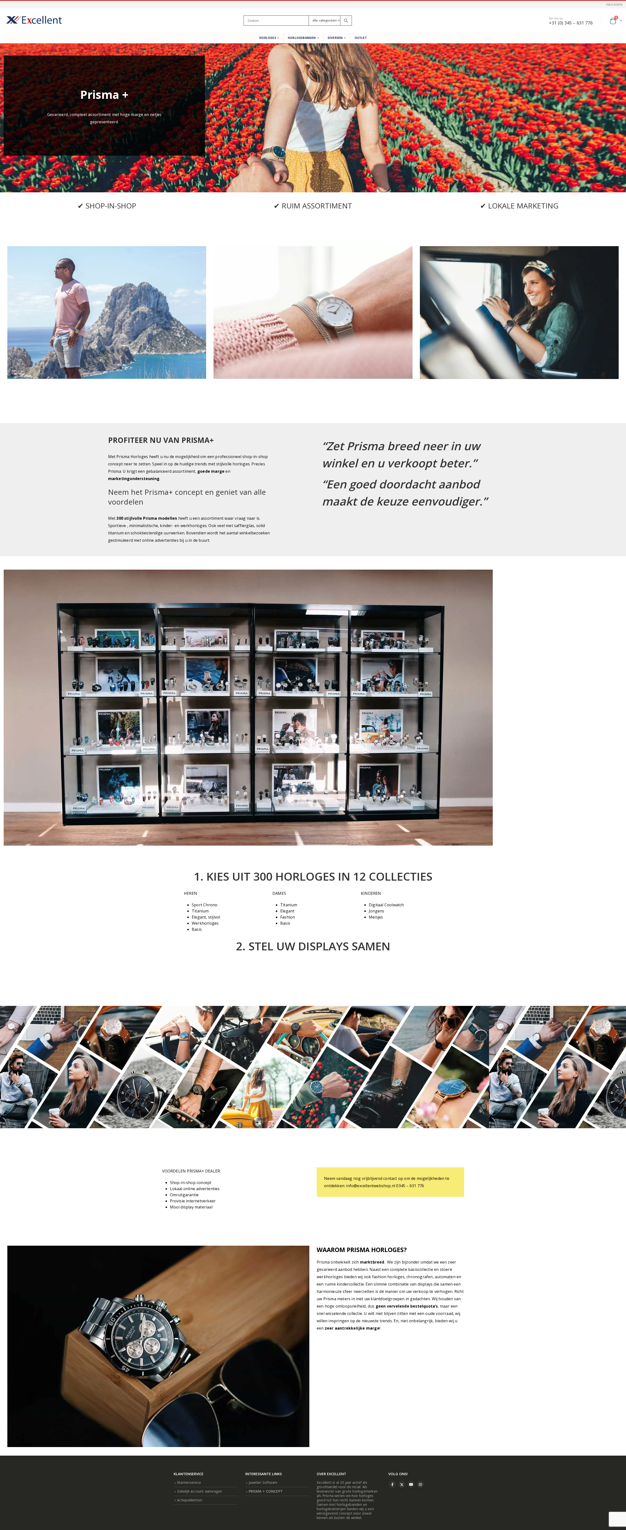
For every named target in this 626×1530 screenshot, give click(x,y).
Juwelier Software (263, 1482)
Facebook (392, 1484)
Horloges (267, 38)
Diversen (335, 38)
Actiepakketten (189, 1500)
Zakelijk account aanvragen (199, 1491)
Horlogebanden (302, 38)
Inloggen (614, 4)
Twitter (401, 1484)
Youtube (411, 1484)
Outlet (361, 38)
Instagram (420, 1484)
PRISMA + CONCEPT (266, 1491)
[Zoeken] (346, 20)
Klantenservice (189, 1482)
